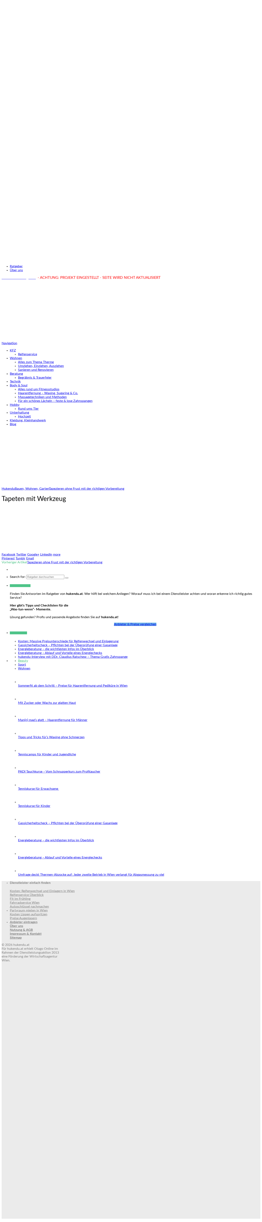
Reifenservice (27, 354)
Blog (13, 424)
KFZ (13, 350)
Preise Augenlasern (23, 918)
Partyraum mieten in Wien (29, 910)
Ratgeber (16, 266)
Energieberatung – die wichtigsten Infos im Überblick (56, 649)
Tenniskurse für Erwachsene (38, 788)
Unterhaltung (19, 412)
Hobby (14, 404)
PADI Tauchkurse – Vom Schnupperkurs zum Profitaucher (59, 771)
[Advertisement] (131, 310)
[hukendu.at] (131, 259)
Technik (15, 381)
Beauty (23, 660)
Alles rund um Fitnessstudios (38, 389)
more (56, 554)
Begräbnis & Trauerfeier (35, 377)
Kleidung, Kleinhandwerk (28, 420)
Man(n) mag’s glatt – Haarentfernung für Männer (52, 720)
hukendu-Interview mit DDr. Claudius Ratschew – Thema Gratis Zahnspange (73, 656)
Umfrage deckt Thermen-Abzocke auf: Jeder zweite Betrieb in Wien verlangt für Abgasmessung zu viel (91, 874)
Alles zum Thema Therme (36, 362)
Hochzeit (24, 416)
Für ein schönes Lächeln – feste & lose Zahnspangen (55, 401)
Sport (22, 664)
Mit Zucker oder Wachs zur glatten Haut (47, 702)
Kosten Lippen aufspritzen (28, 914)
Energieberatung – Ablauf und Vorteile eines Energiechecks (60, 653)
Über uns (16, 270)
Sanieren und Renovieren (36, 369)
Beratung (16, 373)
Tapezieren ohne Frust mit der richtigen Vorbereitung (64, 562)
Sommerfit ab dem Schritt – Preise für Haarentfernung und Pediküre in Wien (73, 685)
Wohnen (16, 358)
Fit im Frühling (20, 898)
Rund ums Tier (28, 408)
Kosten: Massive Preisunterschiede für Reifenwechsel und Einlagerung (68, 641)
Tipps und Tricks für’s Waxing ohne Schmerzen (51, 737)
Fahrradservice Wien (25, 902)
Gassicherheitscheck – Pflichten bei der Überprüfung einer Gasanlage (67, 645)
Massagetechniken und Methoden (42, 397)
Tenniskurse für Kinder (34, 806)
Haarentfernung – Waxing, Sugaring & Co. (48, 393)
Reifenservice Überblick (27, 895)
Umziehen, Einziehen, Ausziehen (41, 366)
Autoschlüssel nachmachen (29, 906)
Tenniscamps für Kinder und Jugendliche (47, 754)
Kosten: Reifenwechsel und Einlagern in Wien (42, 891)
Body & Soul (18, 385)
